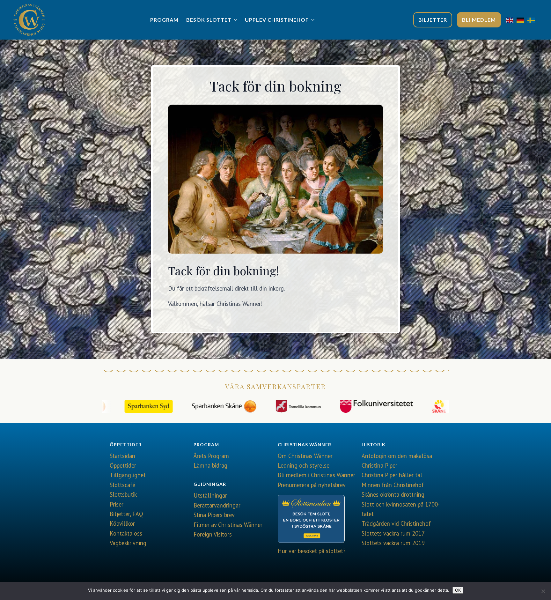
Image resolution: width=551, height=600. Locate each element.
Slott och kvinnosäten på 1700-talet (401, 509)
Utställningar (210, 495)
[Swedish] (532, 20)
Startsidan (122, 456)
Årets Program (211, 456)
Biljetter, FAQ (126, 514)
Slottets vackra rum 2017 (393, 533)
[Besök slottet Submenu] (236, 19)
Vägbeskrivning (128, 543)
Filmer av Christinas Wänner (228, 525)
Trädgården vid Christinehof (396, 523)
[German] (522, 20)
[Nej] (543, 591)
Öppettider (123, 465)
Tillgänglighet (128, 475)
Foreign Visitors (213, 534)
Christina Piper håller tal (392, 475)
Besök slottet (208, 20)
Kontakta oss (126, 533)
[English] (511, 20)
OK (458, 590)
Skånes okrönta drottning (393, 494)
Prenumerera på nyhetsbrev (312, 485)
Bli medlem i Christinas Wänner (316, 475)
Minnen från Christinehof (393, 485)
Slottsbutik (123, 494)
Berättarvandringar (217, 505)
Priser (116, 504)
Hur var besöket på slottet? (312, 551)
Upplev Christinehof (277, 20)
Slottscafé (122, 485)
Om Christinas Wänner (305, 456)
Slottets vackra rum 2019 (393, 543)
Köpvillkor (122, 523)
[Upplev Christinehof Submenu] (313, 19)
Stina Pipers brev (214, 515)
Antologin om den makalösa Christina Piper (397, 460)
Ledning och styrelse (303, 465)
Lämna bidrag (210, 465)
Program (164, 20)
